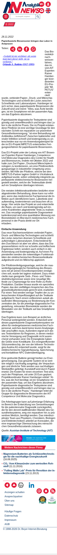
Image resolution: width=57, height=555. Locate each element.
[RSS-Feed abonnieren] (52, 493)
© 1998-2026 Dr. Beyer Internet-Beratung (25, 529)
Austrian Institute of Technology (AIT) (31, 430)
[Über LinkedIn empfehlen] (19, 51)
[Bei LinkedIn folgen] (31, 487)
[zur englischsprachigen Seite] (48, 8)
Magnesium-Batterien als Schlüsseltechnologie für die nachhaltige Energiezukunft (29, 455)
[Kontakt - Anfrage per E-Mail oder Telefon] (41, 8)
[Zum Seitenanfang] (14, 487)
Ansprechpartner (13, 496)
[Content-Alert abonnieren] (46, 493)
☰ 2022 (9, 24)
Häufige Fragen (13, 511)
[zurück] (7, 487)
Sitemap (9, 505)
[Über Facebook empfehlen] (26, 51)
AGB (7, 524)
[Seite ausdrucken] (20, 487)
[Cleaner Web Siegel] (52, 503)
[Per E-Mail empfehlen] (12, 51)
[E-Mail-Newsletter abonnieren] (39, 493)
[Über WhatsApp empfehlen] (33, 51)
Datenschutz (11, 515)
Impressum (10, 520)
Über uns (9, 500)
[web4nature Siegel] (43, 503)
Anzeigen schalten (15, 492)
